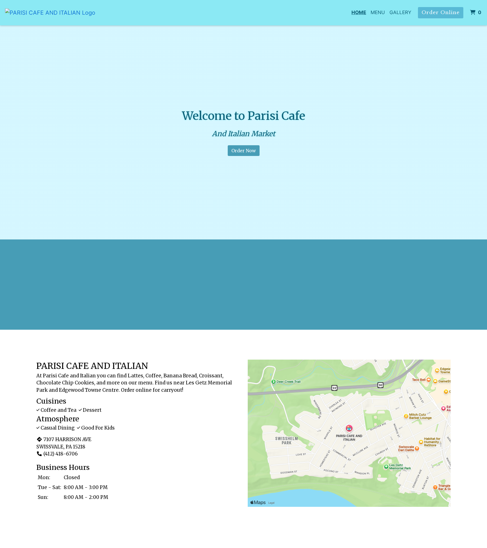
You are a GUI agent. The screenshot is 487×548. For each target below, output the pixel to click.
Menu (378, 12)
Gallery (400, 12)
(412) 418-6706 (60, 454)
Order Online (441, 13)
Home (358, 12)
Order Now (243, 150)
